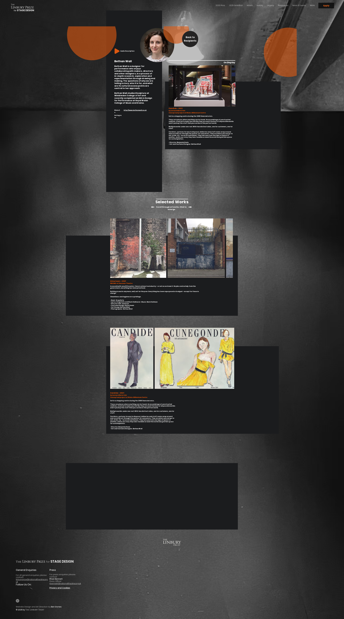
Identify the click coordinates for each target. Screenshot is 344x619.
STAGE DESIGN (62, 561)
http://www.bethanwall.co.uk (135, 110)
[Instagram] (17, 600)
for (48, 562)
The (13, 4)
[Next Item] (230, 86)
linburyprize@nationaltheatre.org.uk (32, 580)
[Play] (117, 51)
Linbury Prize (22, 7)
